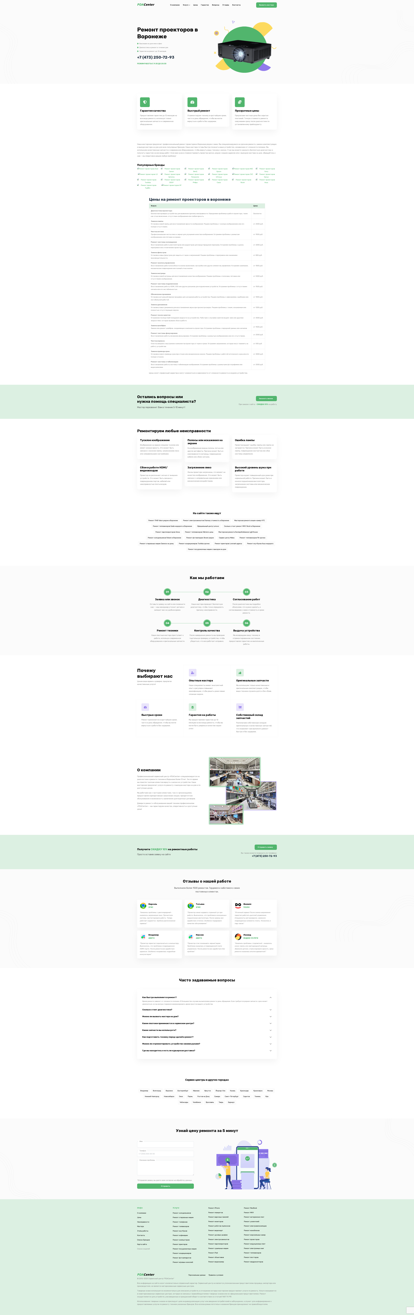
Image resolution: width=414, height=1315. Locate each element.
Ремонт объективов (216, 1257)
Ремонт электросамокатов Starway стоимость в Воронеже (206, 520)
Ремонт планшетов (215, 1213)
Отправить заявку (265, 847)
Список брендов (143, 1240)
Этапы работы (142, 1231)
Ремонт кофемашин (180, 1235)
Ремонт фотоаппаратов (182, 1258)
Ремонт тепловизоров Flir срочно (252, 538)
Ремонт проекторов (251, 1239)
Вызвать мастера (266, 5)
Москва (270, 1091)
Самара (217, 1096)
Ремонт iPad (213, 1253)
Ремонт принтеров (180, 1244)
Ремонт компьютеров (181, 1240)
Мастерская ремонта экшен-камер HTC (249, 520)
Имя (141, 1141)
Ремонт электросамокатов (218, 1239)
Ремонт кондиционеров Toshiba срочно (194, 544)
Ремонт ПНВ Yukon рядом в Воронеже (163, 520)
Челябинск (197, 1102)
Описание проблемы (147, 1160)
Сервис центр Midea (226, 538)
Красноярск (258, 1091)
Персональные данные (196, 1275)
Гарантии (205, 5)
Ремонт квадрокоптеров (253, 1262)
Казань (232, 1091)
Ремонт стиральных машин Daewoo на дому (157, 544)
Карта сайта (142, 1244)
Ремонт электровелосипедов (255, 1226)
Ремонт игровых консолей (183, 1262)
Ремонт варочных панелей (218, 1217)
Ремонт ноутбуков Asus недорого (260, 544)
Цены (195, 5)
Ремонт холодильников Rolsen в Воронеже (164, 538)
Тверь (221, 1102)
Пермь (190, 1096)
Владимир (144, 1091)
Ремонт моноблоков (252, 1230)
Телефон (142, 1151)
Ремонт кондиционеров (182, 1253)
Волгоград (157, 1091)
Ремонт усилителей (251, 1222)
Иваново (196, 1091)
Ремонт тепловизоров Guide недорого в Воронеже (172, 526)
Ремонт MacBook (250, 1208)
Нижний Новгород (152, 1096)
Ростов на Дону (203, 1096)
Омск (181, 1096)
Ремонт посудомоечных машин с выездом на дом (207, 549)
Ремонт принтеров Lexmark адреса (228, 544)
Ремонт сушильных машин (218, 1248)
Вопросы (215, 5)
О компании (175, 5)
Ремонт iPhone (214, 1208)
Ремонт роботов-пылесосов (219, 1226)
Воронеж (169, 1091)
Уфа (266, 1096)
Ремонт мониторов (215, 1222)
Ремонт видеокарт (215, 1230)
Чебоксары (184, 1102)
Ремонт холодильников (182, 1213)
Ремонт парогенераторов (218, 1244)
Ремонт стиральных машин (183, 1217)
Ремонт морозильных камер (255, 1235)
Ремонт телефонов (180, 1222)
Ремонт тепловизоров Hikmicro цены (199, 532)
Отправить (165, 1186)
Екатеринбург (182, 1091)
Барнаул (231, 1102)
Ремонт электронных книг (254, 1248)
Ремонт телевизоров (181, 1226)
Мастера (140, 1226)
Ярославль (210, 1102)
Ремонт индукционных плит (254, 1244)
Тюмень (258, 1096)
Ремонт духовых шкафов (217, 1235)
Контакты (236, 5)
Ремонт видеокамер (216, 1262)
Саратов (246, 1096)
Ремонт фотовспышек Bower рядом (200, 538)
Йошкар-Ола (220, 1091)
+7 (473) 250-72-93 (155, 57)
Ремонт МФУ (249, 1213)
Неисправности (143, 1222)
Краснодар (244, 1091)
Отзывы (225, 5)
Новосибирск (169, 1096)
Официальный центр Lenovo (208, 526)
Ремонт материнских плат (254, 1217)
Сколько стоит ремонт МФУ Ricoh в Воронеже (242, 526)
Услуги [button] (185, 5)
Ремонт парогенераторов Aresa (167, 532)
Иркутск (207, 1091)
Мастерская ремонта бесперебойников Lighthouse (238, 532)
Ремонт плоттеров (251, 1257)
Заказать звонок (266, 399)
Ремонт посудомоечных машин (185, 1249)
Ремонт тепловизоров (252, 1253)
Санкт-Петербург (231, 1096)
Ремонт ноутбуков (180, 1231)
